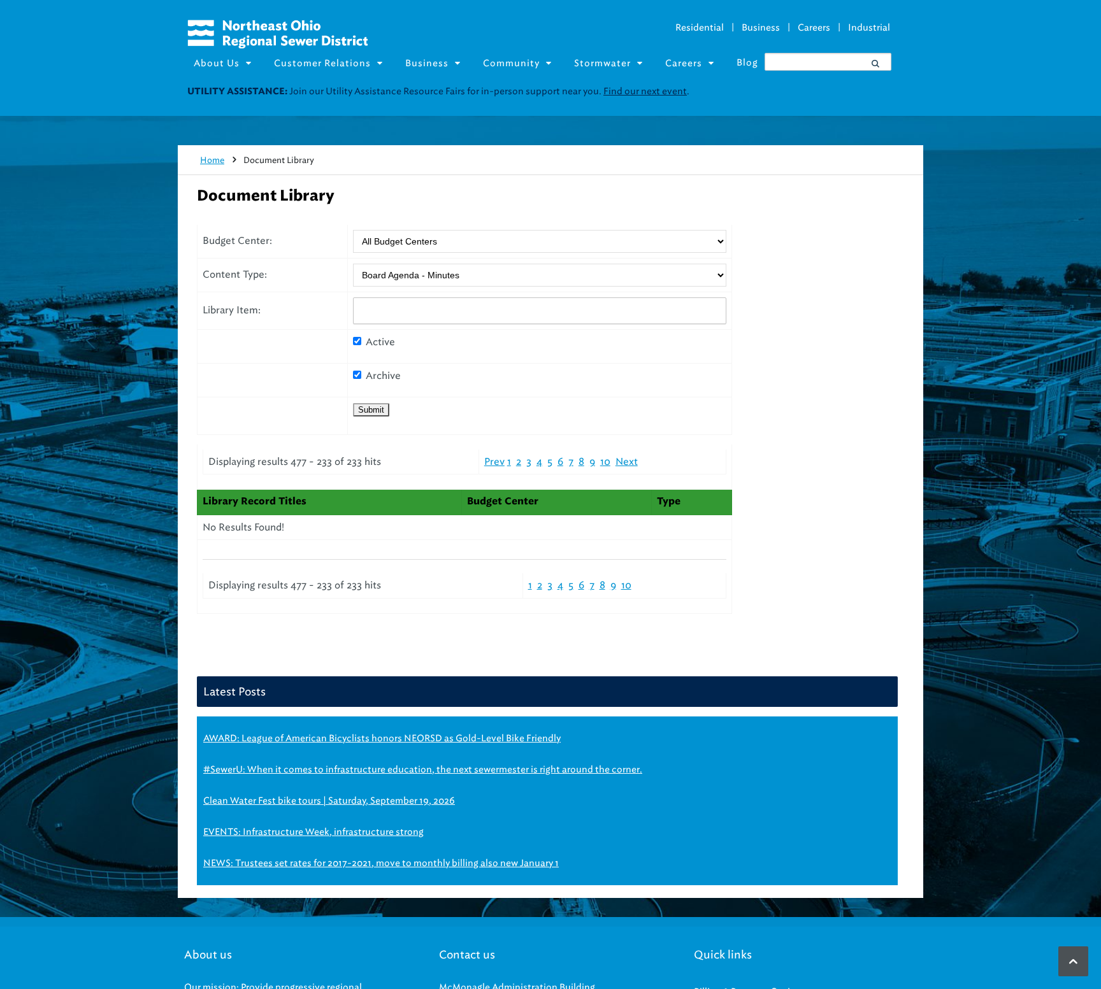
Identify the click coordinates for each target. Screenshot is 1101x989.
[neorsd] (277, 45)
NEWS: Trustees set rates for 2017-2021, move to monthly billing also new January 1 (381, 863)
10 (605, 461)
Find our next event (645, 91)
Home (212, 160)
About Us (217, 63)
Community (511, 63)
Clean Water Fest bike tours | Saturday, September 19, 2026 (329, 800)
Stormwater (602, 63)
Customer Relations (322, 63)
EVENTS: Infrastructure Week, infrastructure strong (313, 832)
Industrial (869, 27)
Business (761, 27)
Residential (699, 27)
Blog (747, 62)
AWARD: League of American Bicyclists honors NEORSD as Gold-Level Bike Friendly (382, 738)
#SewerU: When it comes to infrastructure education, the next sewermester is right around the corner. (422, 769)
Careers (814, 27)
